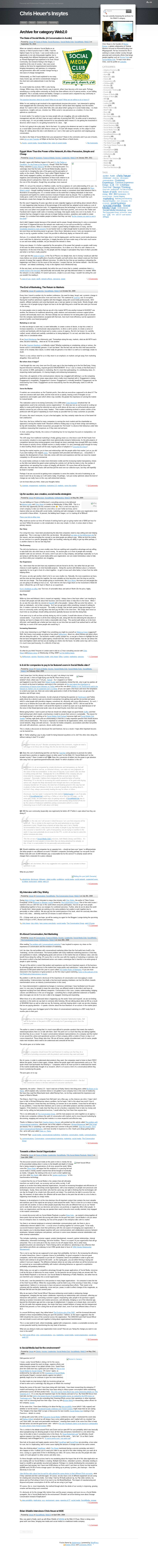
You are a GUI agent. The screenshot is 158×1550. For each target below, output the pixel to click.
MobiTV (106, 110)
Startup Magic (109, 139)
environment (50, 1500)
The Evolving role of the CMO (64, 1312)
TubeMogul (41, 1448)
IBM (105, 99)
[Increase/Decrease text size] (147, 2)
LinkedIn (123, 62)
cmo (37, 1335)
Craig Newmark (71, 403)
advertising (26, 879)
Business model (43, 657)
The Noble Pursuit (110, 143)
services (81, 657)
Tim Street (54, 1448)
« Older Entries (26, 1532)
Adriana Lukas (26, 504)
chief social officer (28, 1335)
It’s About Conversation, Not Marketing (39, 934)
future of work (110, 191)
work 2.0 (25, 1337)
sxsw (129, 210)
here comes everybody (48, 923)
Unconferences (109, 152)
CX (112, 185)
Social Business (54, 42)
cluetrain (25, 486)
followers (42, 879)
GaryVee (62, 753)
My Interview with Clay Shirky (34, 892)
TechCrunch (82, 697)
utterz (106, 156)
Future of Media (41, 42)
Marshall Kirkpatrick (109, 201)
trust (104, 215)
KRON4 (61, 1519)
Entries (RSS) (70, 1545)
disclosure (34, 879)
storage (93, 1500)
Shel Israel (93, 1124)
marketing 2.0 (52, 486)
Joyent (32, 1403)
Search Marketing (110, 123)
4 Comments (93, 884)
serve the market (70, 486)
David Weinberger (30, 339)
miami (118, 201)
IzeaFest (77, 298)
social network (80, 879)
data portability (66, 1406)
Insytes (58, 158)
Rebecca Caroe (82, 632)
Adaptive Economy (110, 70)
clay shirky (35, 923)
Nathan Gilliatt (28, 1419)
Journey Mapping (119, 196)
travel (130, 212)
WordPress (95, 1543)
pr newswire (106, 203)
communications (90, 1135)
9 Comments (93, 1502)
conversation (73, 1135)
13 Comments (93, 486)
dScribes (107, 85)
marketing (42, 486)
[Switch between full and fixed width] (151, 2)
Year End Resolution (111, 167)
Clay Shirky (70, 900)
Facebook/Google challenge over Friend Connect (55, 1409)
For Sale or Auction (126, 189)
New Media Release (111, 116)
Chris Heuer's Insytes (44, 13)
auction (34, 657)
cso (54, 1335)
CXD (116, 185)
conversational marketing (51, 1135)
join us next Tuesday (31, 139)
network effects (46, 279)
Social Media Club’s (44, 839)
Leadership (65, 158)
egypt (33, 279)
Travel (106, 147)
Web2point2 (108, 165)
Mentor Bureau (109, 108)
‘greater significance (59, 1175)
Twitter (49, 680)
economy (39, 158)
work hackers (126, 215)
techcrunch (33, 881)
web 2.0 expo (90, 923)
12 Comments (93, 1143)
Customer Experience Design (117, 183)
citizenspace (124, 178)
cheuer (31, 42)
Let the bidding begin (66, 653)
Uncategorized (109, 150)
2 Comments (93, 279)
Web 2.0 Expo (30, 900)
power (63, 279)
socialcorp (92, 1335)
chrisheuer (107, 178)
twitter (40, 881)
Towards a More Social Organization (38, 1151)
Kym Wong (72, 580)
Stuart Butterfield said (70, 1434)
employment (115, 189)
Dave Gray (107, 187)
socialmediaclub (122, 208)
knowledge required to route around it (33, 229)
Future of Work (109, 96)
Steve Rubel (31, 1168)
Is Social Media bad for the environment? (40, 1347)
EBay (61, 657)
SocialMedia (79, 42)
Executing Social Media (51, 1417)
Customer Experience (113, 181)
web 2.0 (46, 881)
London (66, 657)
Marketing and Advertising (123, 199)
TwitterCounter (68, 794)
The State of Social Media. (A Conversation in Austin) (46, 38)
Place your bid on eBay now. (30, 517)
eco (43, 1500)
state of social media (59, 143)
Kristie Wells (67, 1400)
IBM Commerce (120, 194)
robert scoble (51, 879)
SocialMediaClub (36, 796)
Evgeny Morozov (38, 167)
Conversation (40, 896)
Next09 (51, 603)
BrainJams (107, 77)
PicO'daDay (108, 121)
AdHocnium (40, 498)
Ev (85, 712)
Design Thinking (121, 187)
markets (60, 486)
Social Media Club (67, 42)
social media (32, 143)
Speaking (107, 136)
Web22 (106, 163)
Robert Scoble (50, 682)
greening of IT (65, 1500)
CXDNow (107, 83)
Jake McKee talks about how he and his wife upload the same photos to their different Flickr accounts (56, 1473)
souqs (45, 453)
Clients (38, 1351)
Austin (24, 143)
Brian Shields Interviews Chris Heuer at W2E (42, 1511)
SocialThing (74, 1442)
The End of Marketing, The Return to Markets (42, 287)
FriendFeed (62, 1442)
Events (106, 92)
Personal (107, 119)
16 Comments (93, 1339)
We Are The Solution (111, 158)
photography (124, 201)
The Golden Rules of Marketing (70, 970)
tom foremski (123, 212)
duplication (37, 1500)
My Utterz (107, 114)
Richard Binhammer (78, 1124)
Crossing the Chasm (80, 447)
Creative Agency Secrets (51, 1122)
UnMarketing (59, 498)
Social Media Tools (75, 669)
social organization (81, 1335)
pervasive (56, 279)
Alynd (106, 74)
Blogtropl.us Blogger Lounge (43, 902)
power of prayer (38, 256)
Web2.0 (87, 42)
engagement (33, 486)
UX (108, 214)
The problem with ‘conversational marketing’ (45, 944)
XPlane (106, 217)
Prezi (130, 201)
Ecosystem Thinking (111, 90)
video (113, 214)
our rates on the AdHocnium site (82, 535)
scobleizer (60, 879)
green (57, 1500)
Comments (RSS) (85, 1545)
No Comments (93, 143)
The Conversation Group (64, 896)
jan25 (38, 279)
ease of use (26, 279)
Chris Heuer (39, 504)
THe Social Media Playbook (76, 1155)
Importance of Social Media (55, 1373)
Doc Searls (35, 1175)
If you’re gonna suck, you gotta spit (57, 1438)
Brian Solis (70, 1215)
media (81, 1135)
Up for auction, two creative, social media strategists (45, 494)
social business (118, 203)
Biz (87, 712)
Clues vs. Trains (45, 1131)
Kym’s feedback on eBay (29, 589)
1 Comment (93, 657)
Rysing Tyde (124, 57)
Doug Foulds (106, 189)
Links (105, 105)
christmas (115, 178)
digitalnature (76, 1543)
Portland (56, 716)
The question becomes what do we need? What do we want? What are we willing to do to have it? (54, 100)
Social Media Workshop (114, 210)
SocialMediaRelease (111, 134)
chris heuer (54, 657)
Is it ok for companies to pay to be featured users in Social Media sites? (55, 665)
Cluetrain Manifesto (34, 345)
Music (106, 112)
